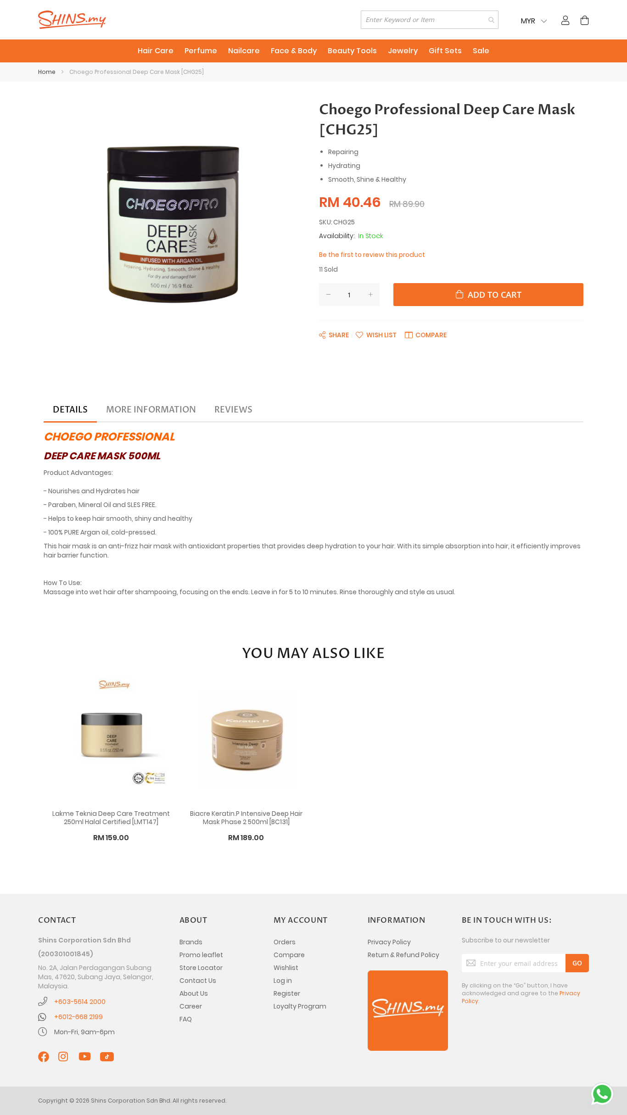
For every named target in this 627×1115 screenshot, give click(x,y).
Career (190, 1006)
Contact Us (197, 980)
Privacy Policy (389, 942)
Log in (283, 980)
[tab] (70, 410)
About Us (193, 993)
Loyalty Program (300, 1006)
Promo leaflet (201, 954)
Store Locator (201, 967)
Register (287, 993)
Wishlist (286, 967)
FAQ (185, 1019)
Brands (190, 942)
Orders (285, 942)
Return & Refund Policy (403, 954)
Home (47, 72)
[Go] (577, 963)
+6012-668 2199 (78, 1016)
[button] (376, 334)
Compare (289, 954)
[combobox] (429, 20)
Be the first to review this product (372, 254)
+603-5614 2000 (80, 1001)
